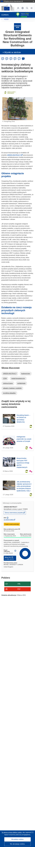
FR (15, 58)
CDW (5, 378)
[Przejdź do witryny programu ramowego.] (17, 26)
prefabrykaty (21, 383)
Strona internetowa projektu (14, 513)
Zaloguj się (18, 8)
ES (11, 58)
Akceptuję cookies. (17, 839)
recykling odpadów (9, 393)
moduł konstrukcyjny (18, 378)
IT (19, 58)
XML (19, 584)
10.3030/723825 (8, 519)
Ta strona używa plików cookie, (12, 832)
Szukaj (27, 8)
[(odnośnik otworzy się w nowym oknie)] (7, 7)
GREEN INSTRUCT (14, 155)
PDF (19, 589)
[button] (23, 8)
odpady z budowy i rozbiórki (12, 388)
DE (3, 58)
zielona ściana (8, 383)
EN (7, 58)
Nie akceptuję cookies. (17, 844)
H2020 (6, 19)
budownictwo (25, 373)
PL (23, 58)
